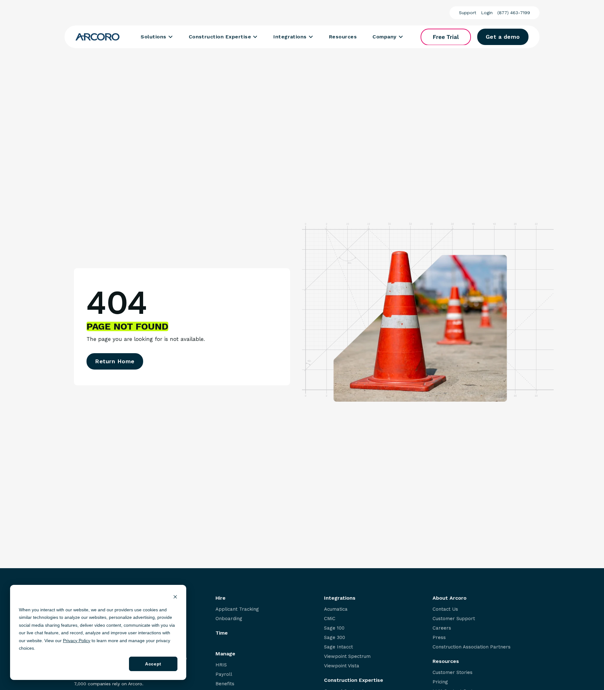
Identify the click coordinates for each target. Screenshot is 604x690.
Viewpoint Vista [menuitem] (341, 666)
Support (467, 12)
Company (384, 37)
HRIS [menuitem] (221, 665)
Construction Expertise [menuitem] (353, 680)
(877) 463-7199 (513, 12)
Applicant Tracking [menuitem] (237, 609)
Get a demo (503, 36)
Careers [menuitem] (442, 628)
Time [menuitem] (221, 633)
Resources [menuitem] (446, 661)
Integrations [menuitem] (339, 598)
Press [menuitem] (439, 637)
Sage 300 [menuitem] (334, 637)
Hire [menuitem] (220, 598)
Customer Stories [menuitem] (453, 672)
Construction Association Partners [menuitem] (472, 647)
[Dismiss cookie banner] (175, 598)
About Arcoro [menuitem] (450, 598)
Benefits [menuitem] (224, 684)
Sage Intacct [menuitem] (338, 647)
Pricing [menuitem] (440, 682)
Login (487, 12)
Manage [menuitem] (225, 653)
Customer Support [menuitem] (454, 618)
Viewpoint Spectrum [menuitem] (347, 656)
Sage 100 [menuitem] (334, 628)
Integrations (290, 37)
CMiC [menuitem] (329, 618)
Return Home (115, 361)
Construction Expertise (220, 37)
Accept (153, 663)
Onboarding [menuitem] (228, 618)
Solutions (153, 37)
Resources (343, 37)
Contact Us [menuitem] (445, 609)
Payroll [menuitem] (223, 674)
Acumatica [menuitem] (336, 609)
